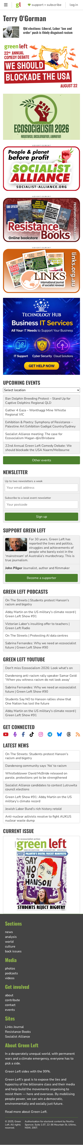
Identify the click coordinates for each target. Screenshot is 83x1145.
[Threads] (69, 734)
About (9, 995)
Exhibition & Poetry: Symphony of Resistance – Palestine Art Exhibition (39, 424)
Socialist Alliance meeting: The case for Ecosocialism (33, 436)
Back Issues (13, 951)
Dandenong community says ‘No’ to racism (36, 765)
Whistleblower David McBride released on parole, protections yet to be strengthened (36, 775)
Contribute (12, 1000)
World (9, 941)
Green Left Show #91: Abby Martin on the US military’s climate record (38, 799)
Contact (10, 1005)
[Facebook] (23, 734)
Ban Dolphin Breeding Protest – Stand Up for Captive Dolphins (38, 400)
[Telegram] (50, 734)
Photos (10, 968)
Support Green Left (24, 530)
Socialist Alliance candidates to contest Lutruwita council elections (41, 787)
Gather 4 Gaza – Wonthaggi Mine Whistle (35, 410)
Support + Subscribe (46, 5)
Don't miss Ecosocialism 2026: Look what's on (39, 668)
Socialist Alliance (17, 1036)
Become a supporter (41, 578)
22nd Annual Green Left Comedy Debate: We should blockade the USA (38, 448)
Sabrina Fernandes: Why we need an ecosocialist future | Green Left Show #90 (40, 645)
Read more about (26, 1112)
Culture (10, 946)
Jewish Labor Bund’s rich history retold (33, 808)
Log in (74, 5)
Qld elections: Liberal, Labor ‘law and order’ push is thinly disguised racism (48, 30)
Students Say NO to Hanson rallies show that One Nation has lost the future (38, 701)
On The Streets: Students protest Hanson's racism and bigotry (36, 755)
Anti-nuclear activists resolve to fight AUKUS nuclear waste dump (38, 818)
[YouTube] (5, 734)
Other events (41, 460)
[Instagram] (41, 734)
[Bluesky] (59, 734)
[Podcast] (15, 734)
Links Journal (14, 1027)
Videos (10, 978)
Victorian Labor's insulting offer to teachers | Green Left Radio (37, 626)
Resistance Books (18, 1032)
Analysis (11, 937)
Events (10, 1010)
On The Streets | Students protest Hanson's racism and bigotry (37, 602)
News (9, 932)
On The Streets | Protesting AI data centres (36, 635)
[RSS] (78, 734)
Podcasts (11, 973)
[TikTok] (32, 734)
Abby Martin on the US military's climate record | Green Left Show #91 (40, 614)
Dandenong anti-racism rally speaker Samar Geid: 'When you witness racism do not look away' (41, 677)
